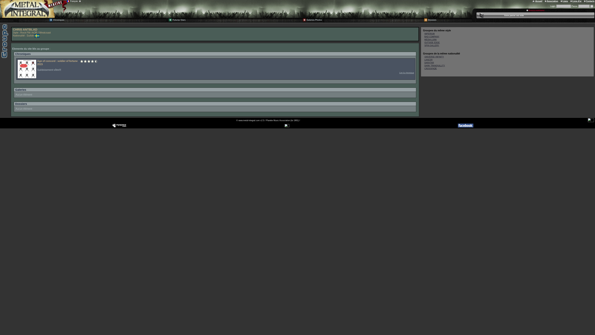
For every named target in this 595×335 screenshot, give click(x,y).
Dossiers (432, 20)
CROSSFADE (430, 68)
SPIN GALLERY (431, 45)
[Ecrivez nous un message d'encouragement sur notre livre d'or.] (571, 1)
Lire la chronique (406, 73)
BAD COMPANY (431, 37)
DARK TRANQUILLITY (434, 66)
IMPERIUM (429, 34)
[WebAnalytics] (591, 121)
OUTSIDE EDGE (432, 42)
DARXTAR (429, 63)
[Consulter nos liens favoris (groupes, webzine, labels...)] (562, 1)
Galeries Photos (314, 20)
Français (74, 1)
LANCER (428, 60)
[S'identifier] (591, 6)
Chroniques (58, 20)
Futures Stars (179, 20)
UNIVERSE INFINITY (434, 57)
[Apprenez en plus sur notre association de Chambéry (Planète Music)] (546, 1)
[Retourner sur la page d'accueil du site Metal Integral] (33, 9)
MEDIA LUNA (430, 39)
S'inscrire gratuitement (536, 10)
